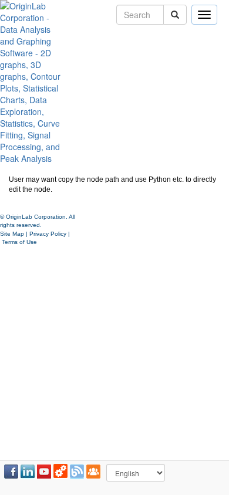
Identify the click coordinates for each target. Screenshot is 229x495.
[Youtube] (44, 471)
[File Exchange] (60, 471)
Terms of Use (19, 242)
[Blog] (77, 471)
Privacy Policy (47, 233)
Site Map (12, 233)
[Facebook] (11, 471)
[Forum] (93, 471)
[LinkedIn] (27, 471)
